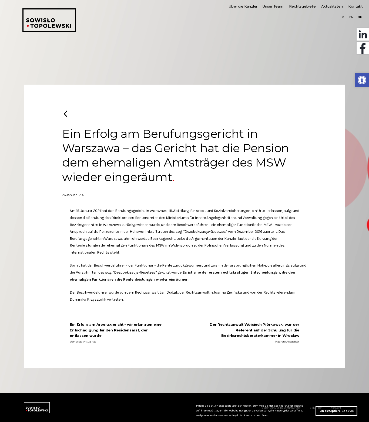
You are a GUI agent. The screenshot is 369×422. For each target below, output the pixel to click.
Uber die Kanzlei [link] (243, 6)
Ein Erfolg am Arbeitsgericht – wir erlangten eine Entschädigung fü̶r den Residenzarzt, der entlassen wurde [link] (115, 330)
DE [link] (360, 17)
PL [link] (343, 17)
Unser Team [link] (273, 6)
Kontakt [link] (355, 6)
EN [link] (351, 17)
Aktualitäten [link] (332, 6)
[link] (362, 80)
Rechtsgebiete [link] (302, 6)
